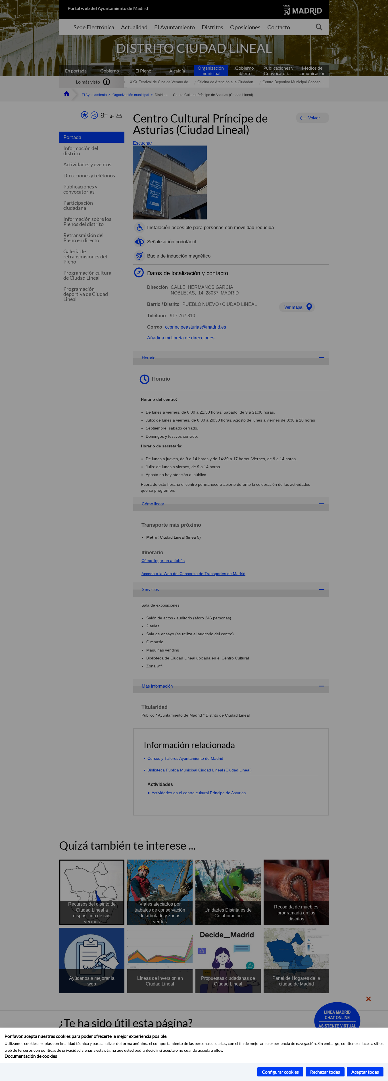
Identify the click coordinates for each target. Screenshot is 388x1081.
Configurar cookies (280, 1071)
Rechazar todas (325, 1071)
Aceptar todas (365, 1071)
